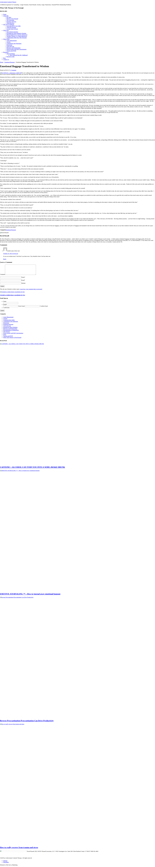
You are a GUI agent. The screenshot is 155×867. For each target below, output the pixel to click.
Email (23, 280)
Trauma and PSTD (8, 336)
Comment (2, 274)
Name (23, 277)
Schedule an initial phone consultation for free (12, 295)
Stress (4, 334)
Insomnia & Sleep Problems (10, 327)
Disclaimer (6, 862)
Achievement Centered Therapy (8, 2)
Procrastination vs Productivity (11, 330)
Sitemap (5, 860)
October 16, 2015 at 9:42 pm (10, 253)
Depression (6, 323)
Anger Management (8, 317)
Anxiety (5, 318)
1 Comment (13, 70)
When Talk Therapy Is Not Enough (12, 337)
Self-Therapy (6, 331)
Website (23, 283)
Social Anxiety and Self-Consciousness (13, 333)
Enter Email (21, 306)
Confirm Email (44, 306)
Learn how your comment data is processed (31, 289)
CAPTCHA (6, 307)
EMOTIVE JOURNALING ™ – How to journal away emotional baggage (30, 594)
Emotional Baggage (11, 230)
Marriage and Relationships (10, 328)
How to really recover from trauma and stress (19, 847)
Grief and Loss (7, 326)
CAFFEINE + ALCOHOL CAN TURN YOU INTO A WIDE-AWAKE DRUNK (32, 467)
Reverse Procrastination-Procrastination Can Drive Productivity (27, 721)
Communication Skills (9, 320)
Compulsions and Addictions (10, 321)
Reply (4, 259)
